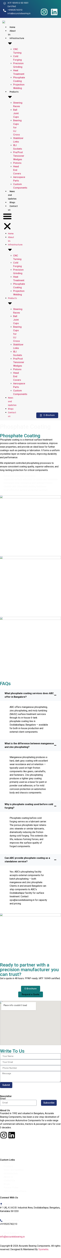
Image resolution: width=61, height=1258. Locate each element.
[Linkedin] (54, 12)
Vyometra (43, 1249)
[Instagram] (44, 12)
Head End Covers (17, 170)
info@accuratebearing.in (12, 1236)
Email (3, 1098)
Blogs (12, 202)
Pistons (17, 163)
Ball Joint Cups (16, 113)
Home (12, 27)
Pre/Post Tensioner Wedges (18, 156)
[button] (7, 222)
